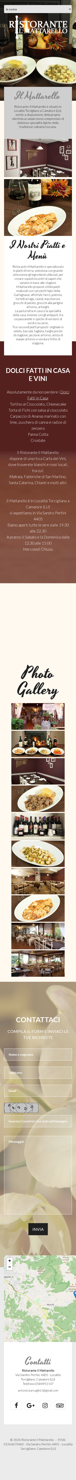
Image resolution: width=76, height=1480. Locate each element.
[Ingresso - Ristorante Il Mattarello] (38, 716)
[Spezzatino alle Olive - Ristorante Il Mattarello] (38, 799)
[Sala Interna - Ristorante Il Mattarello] (38, 881)
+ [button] (9, 1260)
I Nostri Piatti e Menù (38, 250)
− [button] (9, 1266)
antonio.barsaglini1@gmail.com (38, 1390)
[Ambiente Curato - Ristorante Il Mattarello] (38, 771)
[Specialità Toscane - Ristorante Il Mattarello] (38, 744)
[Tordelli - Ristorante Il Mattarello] (38, 908)
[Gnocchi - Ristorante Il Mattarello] (38, 854)
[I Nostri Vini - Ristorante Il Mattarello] (38, 826)
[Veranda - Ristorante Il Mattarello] (38, 936)
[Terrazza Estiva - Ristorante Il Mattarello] (38, 963)
